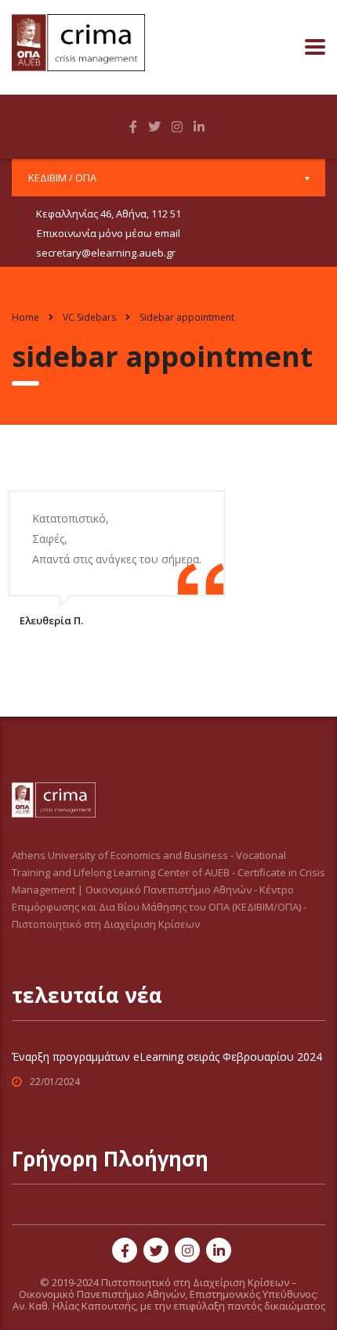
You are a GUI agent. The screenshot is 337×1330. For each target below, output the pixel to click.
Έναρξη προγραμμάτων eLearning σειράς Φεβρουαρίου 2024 (167, 1056)
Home (25, 317)
